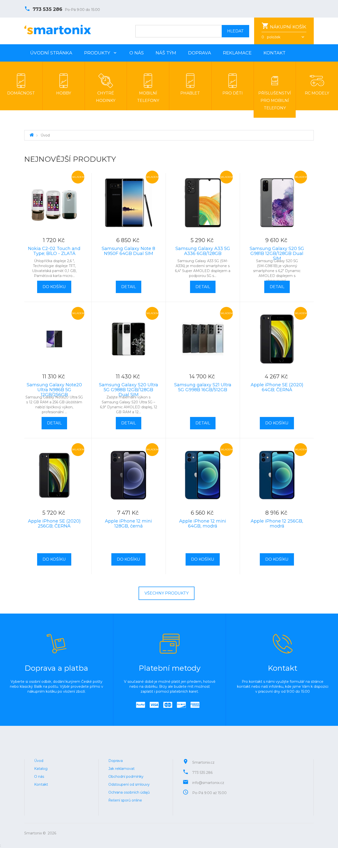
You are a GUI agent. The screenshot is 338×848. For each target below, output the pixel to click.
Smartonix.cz (203, 762)
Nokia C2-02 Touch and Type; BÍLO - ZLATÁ (54, 251)
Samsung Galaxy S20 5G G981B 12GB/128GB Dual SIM (277, 253)
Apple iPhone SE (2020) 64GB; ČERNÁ (277, 387)
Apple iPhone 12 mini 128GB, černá (128, 523)
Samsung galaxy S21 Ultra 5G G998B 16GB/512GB (202, 387)
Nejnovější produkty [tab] (70, 159)
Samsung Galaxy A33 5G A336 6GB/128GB (202, 251)
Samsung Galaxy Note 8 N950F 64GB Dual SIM (128, 251)
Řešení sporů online (125, 800)
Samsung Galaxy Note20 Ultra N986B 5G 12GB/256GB (54, 389)
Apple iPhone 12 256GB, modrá (277, 523)
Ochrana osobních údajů (129, 792)
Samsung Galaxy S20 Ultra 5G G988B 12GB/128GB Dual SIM (128, 389)
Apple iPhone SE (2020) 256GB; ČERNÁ (54, 523)
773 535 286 (47, 9)
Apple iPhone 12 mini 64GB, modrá (202, 523)
